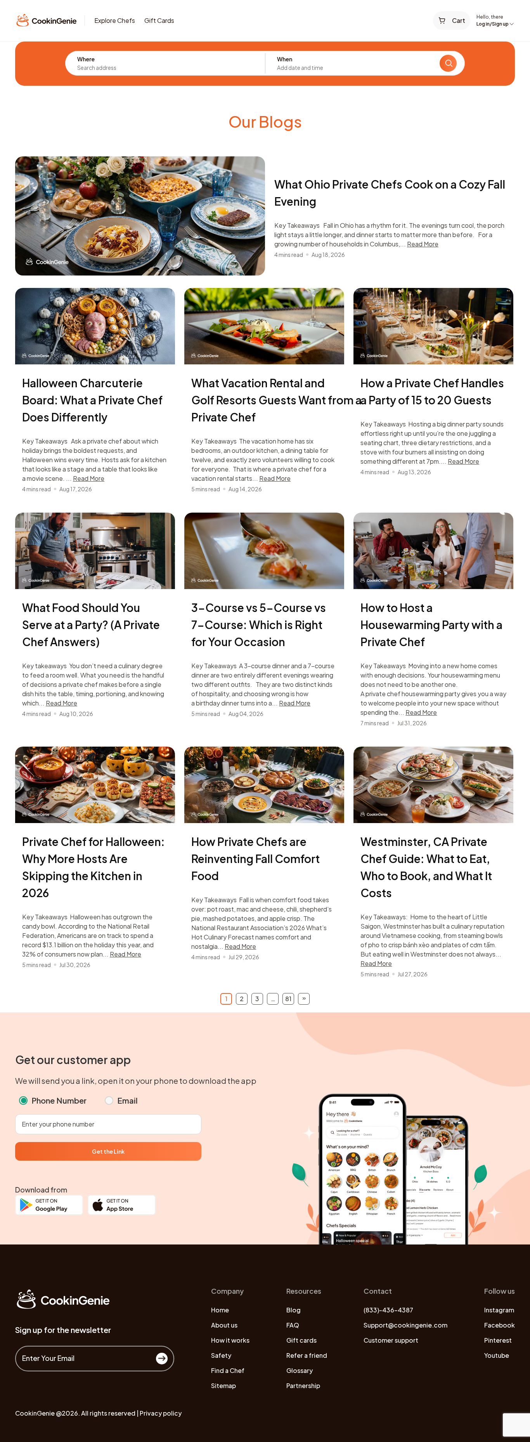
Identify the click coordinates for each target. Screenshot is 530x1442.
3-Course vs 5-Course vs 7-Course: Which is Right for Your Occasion (258, 624)
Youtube (496, 1355)
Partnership (303, 1385)
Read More (422, 244)
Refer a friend (306, 1355)
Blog (293, 1310)
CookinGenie (35, 1413)
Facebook (499, 1325)
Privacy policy (161, 1413)
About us (224, 1325)
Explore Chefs (114, 20)
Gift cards (301, 1340)
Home (220, 1310)
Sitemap (223, 1385)
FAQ (292, 1325)
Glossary (299, 1370)
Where (86, 58)
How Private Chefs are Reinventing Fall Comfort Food (255, 858)
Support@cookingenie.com (405, 1325)
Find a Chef (227, 1370)
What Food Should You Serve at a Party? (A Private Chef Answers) (91, 624)
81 (288, 999)
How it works (230, 1340)
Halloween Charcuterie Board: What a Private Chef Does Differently (92, 400)
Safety (221, 1355)
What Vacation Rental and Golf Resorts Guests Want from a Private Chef (276, 400)
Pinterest (498, 1340)
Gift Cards (159, 20)
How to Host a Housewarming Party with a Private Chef (431, 624)
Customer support (391, 1340)
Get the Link (108, 1151)
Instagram (499, 1310)
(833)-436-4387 (388, 1310)
